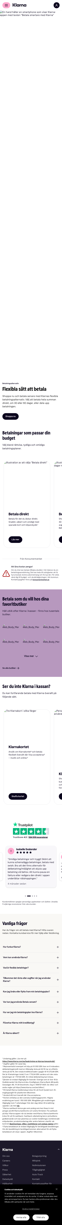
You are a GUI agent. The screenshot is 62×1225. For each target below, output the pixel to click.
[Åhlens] (31, 643)
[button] (31, 867)
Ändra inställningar (31, 1209)
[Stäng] (56, 1189)
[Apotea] (10, 629)
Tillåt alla (40, 1217)
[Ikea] (10, 643)
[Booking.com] (51, 629)
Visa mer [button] (29, 656)
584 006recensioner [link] (38, 837)
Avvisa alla (21, 1217)
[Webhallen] (51, 643)
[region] (31, 1204)
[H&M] (31, 629)
